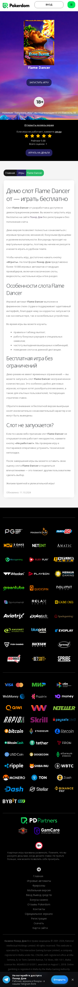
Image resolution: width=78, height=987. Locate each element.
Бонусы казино (39, 899)
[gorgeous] (50, 136)
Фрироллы (38, 885)
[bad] (26, 136)
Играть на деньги (39, 152)
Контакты (39, 909)
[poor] (32, 136)
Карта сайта (40, 928)
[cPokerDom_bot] (38, 869)
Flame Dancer (34, 173)
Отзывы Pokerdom (38, 904)
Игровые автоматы (39, 881)
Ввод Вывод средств (39, 895)
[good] (44, 136)
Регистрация (39, 918)
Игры (21, 173)
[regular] (38, 136)
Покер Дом (36, 217)
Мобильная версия (39, 890)
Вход (49, 4)
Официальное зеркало (39, 913)
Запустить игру (39, 82)
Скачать (39, 923)
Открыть (59, 979)
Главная (10, 173)
